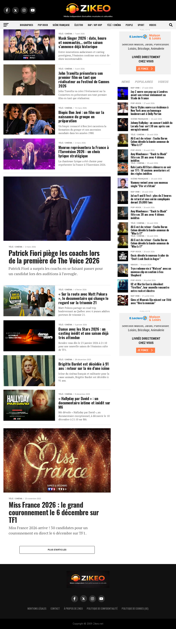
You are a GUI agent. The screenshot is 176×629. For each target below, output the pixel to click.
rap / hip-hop (95, 25)
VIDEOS (152, 25)
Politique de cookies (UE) (135, 608)
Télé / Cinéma (114, 25)
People (129, 25)
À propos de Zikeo (73, 608)
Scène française (61, 25)
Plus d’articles (57, 549)
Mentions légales (37, 608)
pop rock (43, 25)
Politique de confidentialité (102, 608)
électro (78, 25)
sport (141, 25)
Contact (55, 608)
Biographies (26, 25)
